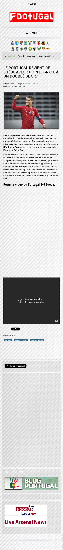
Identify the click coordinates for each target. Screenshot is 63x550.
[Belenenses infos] (47, 44)
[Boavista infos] (13, 49)
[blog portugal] (31, 483)
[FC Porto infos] (12, 44)
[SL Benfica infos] (30, 44)
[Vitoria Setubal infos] (30, 49)
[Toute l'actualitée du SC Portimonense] (35, 49)
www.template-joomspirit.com (62, 541)
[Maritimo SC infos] (34, 44)
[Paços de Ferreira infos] (21, 49)
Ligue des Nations (37, 340)
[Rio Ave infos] (43, 44)
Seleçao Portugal (21, 340)
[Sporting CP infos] (25, 44)
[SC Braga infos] (39, 44)
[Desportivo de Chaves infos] (26, 49)
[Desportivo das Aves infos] (43, 49)
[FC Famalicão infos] (17, 44)
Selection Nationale (31, 84)
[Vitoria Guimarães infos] (17, 49)
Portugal (8, 340)
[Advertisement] (25, 232)
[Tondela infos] (39, 49)
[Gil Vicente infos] (21, 44)
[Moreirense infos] (48, 49)
